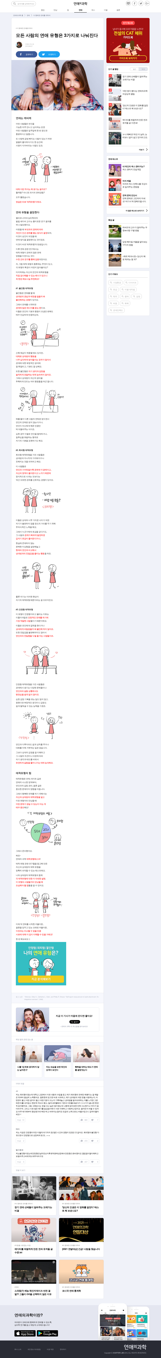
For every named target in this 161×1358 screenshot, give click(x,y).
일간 (134, 69)
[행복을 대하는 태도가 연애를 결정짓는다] (86, 1046)
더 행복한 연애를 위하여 (41, 15)
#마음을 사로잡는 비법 (22, 1245)
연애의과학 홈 (18, 15)
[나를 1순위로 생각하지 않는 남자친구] (28, 1046)
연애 (28, 15)
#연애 (17, 1287)
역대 (143, 69)
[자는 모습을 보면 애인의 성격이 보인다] (57, 1046)
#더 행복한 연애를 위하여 (23, 1203)
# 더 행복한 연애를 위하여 (24, 28)
